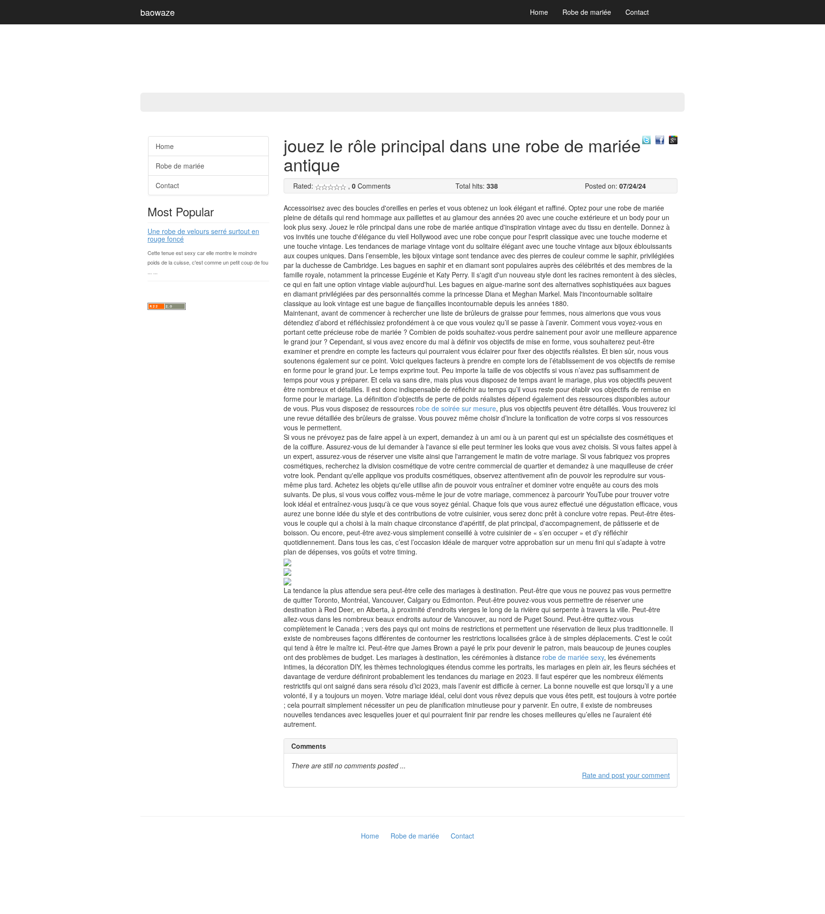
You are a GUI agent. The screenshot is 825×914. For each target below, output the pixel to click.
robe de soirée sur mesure (456, 408)
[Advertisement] (38, 272)
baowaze (157, 12)
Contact (637, 12)
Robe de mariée (586, 12)
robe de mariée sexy (573, 657)
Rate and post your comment (626, 775)
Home (539, 12)
